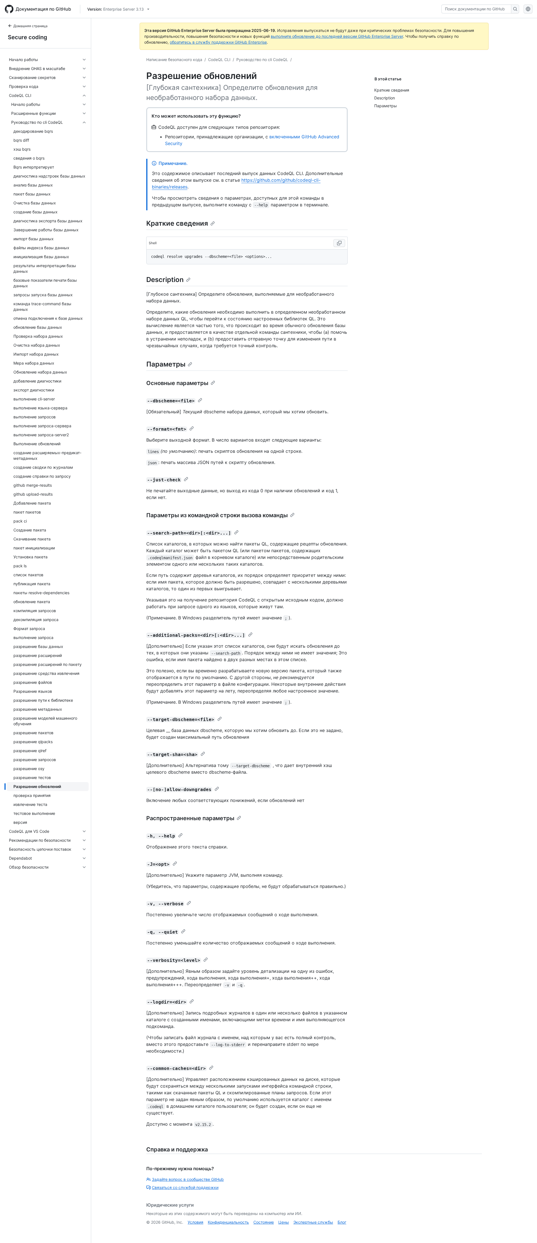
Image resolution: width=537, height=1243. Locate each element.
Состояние (263, 1222)
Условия (195, 1222)
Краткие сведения (177, 223)
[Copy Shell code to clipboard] (339, 243)
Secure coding (27, 37)
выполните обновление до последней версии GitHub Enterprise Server (337, 36)
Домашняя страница (30, 26)
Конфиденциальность (228, 1222)
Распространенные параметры (190, 818)
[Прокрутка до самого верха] (524, 1230)
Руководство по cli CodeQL (262, 59)
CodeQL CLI (219, 59)
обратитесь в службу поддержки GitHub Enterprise (218, 42)
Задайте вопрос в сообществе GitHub (188, 1179)
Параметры (165, 364)
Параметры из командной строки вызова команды (217, 515)
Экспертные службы (313, 1222)
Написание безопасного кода (174, 59)
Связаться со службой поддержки (185, 1187)
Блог (342, 1222)
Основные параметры (177, 383)
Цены (283, 1222)
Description (165, 280)
